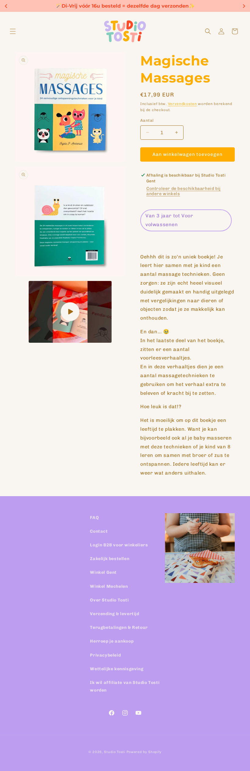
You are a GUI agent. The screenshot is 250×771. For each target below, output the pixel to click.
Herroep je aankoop (112, 641)
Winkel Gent (103, 572)
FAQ (94, 517)
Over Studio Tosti (109, 600)
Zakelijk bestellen (109, 558)
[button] (13, 31)
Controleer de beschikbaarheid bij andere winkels (183, 191)
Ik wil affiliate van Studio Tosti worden (124, 686)
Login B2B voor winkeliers (119, 545)
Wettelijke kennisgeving (116, 668)
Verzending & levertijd (114, 613)
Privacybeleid (105, 655)
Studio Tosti (114, 752)
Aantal (146, 120)
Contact (99, 531)
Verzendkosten (182, 104)
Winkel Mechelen (109, 586)
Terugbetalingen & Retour (119, 627)
